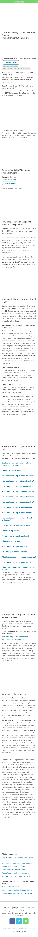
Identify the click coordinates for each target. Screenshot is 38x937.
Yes (22, 908)
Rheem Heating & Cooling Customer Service (17, 893)
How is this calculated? (19, 137)
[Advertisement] (19, 112)
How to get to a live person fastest (13, 866)
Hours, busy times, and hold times (14, 870)
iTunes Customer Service (10, 887)
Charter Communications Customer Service (17, 890)
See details (18, 188)
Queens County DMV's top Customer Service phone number (17, 859)
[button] (36, 1)
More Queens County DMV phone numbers (17, 863)
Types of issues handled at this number (15, 873)
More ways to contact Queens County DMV (16, 876)
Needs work (29, 908)
